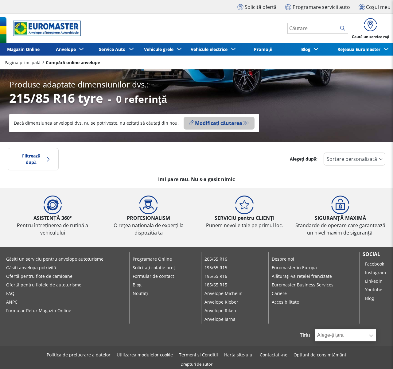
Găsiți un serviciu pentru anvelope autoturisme (54, 259)
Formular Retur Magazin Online (38, 310)
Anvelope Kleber (221, 302)
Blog (137, 285)
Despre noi (283, 259)
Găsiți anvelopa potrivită (31, 267)
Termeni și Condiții (198, 355)
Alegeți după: (303, 159)
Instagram (375, 272)
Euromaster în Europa (294, 267)
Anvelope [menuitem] (67, 49)
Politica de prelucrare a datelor (79, 355)
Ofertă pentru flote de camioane (39, 276)
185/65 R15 (215, 285)
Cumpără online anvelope (73, 62)
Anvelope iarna (219, 319)
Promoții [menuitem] (263, 49)
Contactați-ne (273, 355)
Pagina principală (23, 62)
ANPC (12, 302)
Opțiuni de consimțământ (320, 355)
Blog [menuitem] (307, 49)
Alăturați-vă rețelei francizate (302, 276)
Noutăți (140, 293)
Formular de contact (153, 276)
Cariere (279, 293)
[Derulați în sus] (377, 356)
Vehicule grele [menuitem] (160, 49)
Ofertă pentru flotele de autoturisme (43, 285)
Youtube (373, 290)
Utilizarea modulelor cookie (145, 355)
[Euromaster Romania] (45, 28)
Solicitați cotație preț (154, 267)
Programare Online (152, 259)
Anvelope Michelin (223, 293)
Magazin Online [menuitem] (23, 49)
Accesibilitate (285, 302)
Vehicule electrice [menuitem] (210, 49)
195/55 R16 (215, 276)
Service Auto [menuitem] (113, 49)
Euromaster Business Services (302, 285)
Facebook (374, 264)
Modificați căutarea (218, 123)
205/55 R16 (215, 259)
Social (371, 254)
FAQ (10, 293)
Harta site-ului (239, 355)
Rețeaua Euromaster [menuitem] (360, 49)
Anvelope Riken (220, 310)
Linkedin (374, 281)
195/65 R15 (215, 267)
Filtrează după (31, 159)
